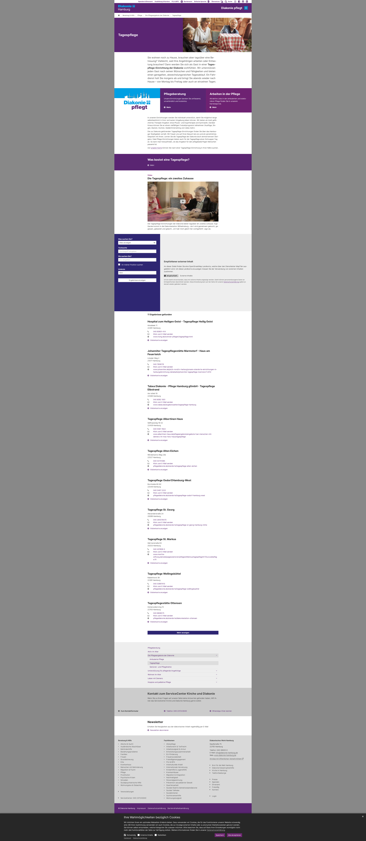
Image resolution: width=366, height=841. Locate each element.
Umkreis (121, 269)
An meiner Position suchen (132, 265)
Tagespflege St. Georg (161, 509)
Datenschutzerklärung (140, 838)
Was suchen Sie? (125, 239)
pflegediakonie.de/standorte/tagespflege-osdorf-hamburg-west (179, 495)
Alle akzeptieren (234, 835)
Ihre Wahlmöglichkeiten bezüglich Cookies (152, 817)
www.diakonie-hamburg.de (225, 755)
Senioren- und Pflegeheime (160, 667)
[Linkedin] (247, 1)
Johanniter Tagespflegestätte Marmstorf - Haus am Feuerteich (179, 352)
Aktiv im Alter (153, 652)
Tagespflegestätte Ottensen (165, 603)
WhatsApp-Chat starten (222, 711)
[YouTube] (243, 1)
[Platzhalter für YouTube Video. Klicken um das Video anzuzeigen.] (183, 202)
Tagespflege (176, 15)
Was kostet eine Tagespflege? (168, 159)
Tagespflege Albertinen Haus (165, 418)
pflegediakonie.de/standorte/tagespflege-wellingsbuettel (176, 589)
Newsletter (155, 722)
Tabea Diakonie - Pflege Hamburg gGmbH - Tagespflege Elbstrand (181, 388)
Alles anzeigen (125, 243)
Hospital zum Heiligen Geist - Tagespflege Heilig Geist (180, 321)
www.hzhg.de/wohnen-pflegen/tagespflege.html (173, 337)
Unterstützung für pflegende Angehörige (164, 671)
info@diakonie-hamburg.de (227, 753)
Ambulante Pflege (157, 659)
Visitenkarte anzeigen (159, 340)
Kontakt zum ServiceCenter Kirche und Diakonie (181, 693)
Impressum (127, 838)
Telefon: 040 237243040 (177, 711)
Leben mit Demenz (155, 678)
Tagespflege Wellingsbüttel (164, 573)
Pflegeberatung (154, 648)
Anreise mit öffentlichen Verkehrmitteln (225, 759)
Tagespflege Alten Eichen (163, 450)
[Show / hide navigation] (246, 8)
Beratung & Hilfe (128, 15)
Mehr (152, 165)
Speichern (220, 835)
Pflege (140, 15)
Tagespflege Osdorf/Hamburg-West (169, 480)
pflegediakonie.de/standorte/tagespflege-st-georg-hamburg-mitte (180, 525)
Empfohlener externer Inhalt (178, 261)
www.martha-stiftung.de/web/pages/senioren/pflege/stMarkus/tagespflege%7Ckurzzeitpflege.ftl (185, 556)
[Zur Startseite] (126, 8)
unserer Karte (156, 148)
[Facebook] (239, 1)
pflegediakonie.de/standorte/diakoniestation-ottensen (175, 618)
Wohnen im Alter (154, 675)
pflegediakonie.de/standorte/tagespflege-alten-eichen (175, 466)
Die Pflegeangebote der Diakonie (157, 15)
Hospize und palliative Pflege (159, 682)
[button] (202, 1)
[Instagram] (235, 1)
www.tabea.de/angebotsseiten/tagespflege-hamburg (174, 405)
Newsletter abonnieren (159, 730)
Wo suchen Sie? (125, 256)
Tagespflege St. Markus (162, 539)
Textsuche (122, 248)
